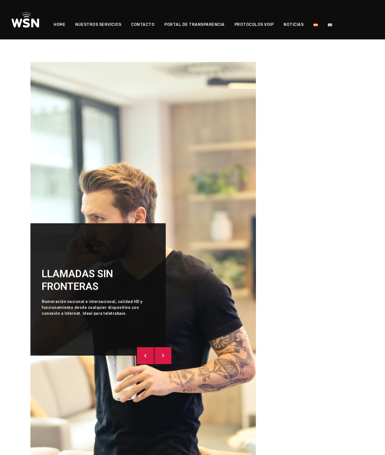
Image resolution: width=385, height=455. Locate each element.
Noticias (294, 24)
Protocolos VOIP (254, 24)
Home (59, 24)
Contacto (142, 24)
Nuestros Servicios (98, 24)
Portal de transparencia (194, 24)
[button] (145, 355)
